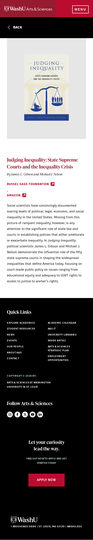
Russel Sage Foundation (28, 184)
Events (12, 341)
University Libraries (62, 335)
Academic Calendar (62, 323)
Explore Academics (21, 323)
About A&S (14, 353)
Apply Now (46, 480)
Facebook (17, 414)
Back (17, 27)
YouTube (32, 414)
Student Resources (21, 329)
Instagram (10, 414)
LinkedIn (40, 414)
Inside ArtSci (57, 341)
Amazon (14, 195)
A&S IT (52, 329)
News (10, 335)
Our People (15, 347)
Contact (13, 358)
